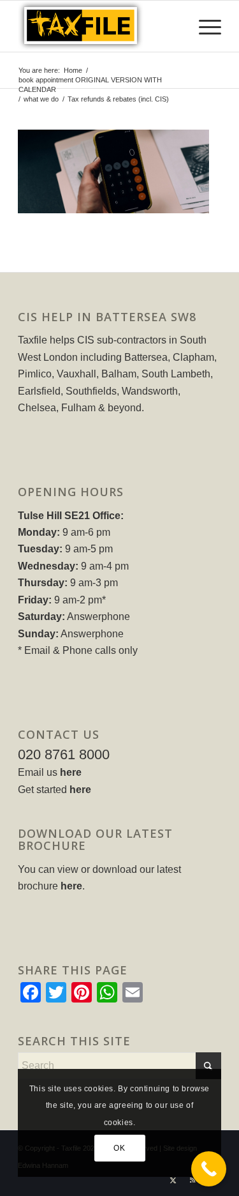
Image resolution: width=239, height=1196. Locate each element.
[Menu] (203, 26)
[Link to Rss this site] (192, 1180)
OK (119, 1148)
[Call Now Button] (208, 1168)
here (71, 772)
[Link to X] (173, 1180)
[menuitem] (203, 26)
